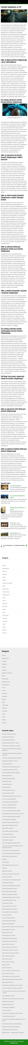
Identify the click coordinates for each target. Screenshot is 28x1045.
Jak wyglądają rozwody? (8, 995)
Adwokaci (4, 868)
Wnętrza (4, 630)
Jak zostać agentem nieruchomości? (11, 843)
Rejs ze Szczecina (6, 915)
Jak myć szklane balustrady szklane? (11, 810)
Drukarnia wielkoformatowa (9, 807)
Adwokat (4, 859)
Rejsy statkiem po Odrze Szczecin (11, 976)
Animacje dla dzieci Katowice (9, 938)
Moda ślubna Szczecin (7, 828)
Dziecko (4, 571)
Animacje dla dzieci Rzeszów (9, 941)
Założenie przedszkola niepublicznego (12, 1023)
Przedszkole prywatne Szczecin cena (11, 796)
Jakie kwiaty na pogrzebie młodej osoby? (12, 1013)
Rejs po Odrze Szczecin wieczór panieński (13, 926)
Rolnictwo (4, 606)
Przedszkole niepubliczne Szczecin (11, 745)
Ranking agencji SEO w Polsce (9, 761)
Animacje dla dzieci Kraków (9, 920)
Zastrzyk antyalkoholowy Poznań (10, 743)
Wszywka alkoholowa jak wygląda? (11, 772)
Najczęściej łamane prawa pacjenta (10, 1026)
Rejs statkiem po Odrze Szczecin (10, 953)
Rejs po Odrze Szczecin (8, 944)
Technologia (5, 615)
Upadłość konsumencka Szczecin (10, 822)
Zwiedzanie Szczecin (7, 834)
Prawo (4, 600)
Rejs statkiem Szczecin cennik (10, 912)
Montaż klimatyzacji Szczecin (9, 888)
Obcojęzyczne (5, 595)
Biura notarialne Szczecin (8, 740)
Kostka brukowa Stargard (8, 1007)
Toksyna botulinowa (7, 764)
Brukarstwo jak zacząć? (8, 1001)
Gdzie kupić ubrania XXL (8, 737)
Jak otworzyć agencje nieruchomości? (11, 853)
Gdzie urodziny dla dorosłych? (9, 856)
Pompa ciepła (5, 862)
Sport (3, 612)
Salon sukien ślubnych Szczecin (10, 831)
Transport (4, 618)
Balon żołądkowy (6, 787)
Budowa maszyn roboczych (9, 734)
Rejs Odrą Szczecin (7, 959)
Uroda (3, 624)
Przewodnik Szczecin (7, 840)
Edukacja (4, 574)
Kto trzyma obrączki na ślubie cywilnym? (12, 988)
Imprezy (4, 580)
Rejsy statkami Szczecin (8, 956)
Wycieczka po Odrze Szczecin (10, 950)
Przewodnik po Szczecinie (9, 837)
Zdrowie (4, 633)
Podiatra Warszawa (7, 784)
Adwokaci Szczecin (7, 871)
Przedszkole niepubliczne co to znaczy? (12, 985)
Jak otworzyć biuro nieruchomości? (11, 850)
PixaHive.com (14, 1043)
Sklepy (4, 609)
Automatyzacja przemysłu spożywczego (12, 979)
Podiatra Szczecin (6, 781)
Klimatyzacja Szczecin (7, 882)
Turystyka (4, 621)
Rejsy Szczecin (6, 964)
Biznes (4, 565)
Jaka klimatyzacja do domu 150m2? (11, 897)
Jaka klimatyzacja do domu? (9, 900)
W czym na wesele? (7, 877)
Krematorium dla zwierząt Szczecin (11, 766)
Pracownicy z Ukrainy (7, 903)
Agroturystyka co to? (15, 533)
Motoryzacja (5, 589)
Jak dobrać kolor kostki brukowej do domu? (13, 998)
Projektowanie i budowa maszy (10, 1029)
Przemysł (4, 603)
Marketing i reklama (7, 583)
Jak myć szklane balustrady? (9, 805)
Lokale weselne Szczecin (8, 918)
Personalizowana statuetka (9, 819)
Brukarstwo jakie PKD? (8, 1004)
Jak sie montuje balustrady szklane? (11, 816)
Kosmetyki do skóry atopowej (9, 769)
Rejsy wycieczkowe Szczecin (9, 947)
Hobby (4, 577)
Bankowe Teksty (14, 1)
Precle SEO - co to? (15, 523)
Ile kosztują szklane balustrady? (10, 802)
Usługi (4, 627)
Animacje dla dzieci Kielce (8, 935)
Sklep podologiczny (7, 775)
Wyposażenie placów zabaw (9, 891)
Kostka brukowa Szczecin (8, 790)
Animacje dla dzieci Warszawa (9, 909)
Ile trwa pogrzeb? (6, 1010)
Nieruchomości (6, 592)
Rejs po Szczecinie (7, 967)
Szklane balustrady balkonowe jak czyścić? (13, 813)
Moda (3, 586)
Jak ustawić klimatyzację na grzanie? (11, 885)
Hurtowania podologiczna (8, 778)
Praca (3, 597)
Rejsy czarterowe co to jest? (9, 906)
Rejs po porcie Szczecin (8, 973)
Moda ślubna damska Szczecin (10, 825)
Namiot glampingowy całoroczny (10, 865)
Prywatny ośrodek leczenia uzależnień (11, 758)
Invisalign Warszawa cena (8, 1016)
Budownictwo (5, 568)
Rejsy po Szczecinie (7, 932)
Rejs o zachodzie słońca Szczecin (10, 970)
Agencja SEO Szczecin (7, 982)
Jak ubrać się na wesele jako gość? (11, 874)
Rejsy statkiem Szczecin (8, 929)
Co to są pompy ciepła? (8, 793)
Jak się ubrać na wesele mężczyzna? (11, 879)
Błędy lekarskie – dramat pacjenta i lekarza (13, 1032)
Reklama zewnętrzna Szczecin (10, 894)
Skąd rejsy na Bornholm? (8, 923)
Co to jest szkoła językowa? (9, 799)
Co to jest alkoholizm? (15, 485)
